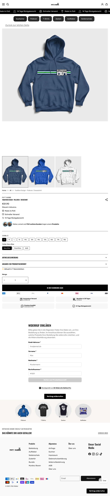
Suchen (52, 452)
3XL (32, 239)
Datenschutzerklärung (58, 459)
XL (19, 239)
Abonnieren (91, 478)
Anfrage (52, 448)
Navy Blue (7, 247)
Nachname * (32, 360)
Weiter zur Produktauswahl (55, 380)
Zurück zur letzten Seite (17, 25)
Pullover (33, 19)
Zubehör (32, 459)
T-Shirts (46, 19)
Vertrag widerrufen (55, 396)
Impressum (53, 455)
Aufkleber (71, 19)
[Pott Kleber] (55, 4)
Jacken (58, 19)
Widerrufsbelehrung (57, 462)
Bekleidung (33, 448)
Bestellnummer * (34, 369)
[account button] (102, 4)
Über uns (52, 469)
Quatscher (20, 19)
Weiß (26, 247)
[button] (106, 4)
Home (4, 190)
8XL (64, 239)
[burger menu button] (3, 4)
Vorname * (32, 351)
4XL (38, 239)
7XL (58, 239)
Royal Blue (17, 247)
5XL (45, 239)
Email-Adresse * (34, 342)
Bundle (32, 462)
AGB (50, 466)
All (10, 190)
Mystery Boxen (35, 466)
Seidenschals (86, 19)
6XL (51, 239)
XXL (25, 239)
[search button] (7, 4)
